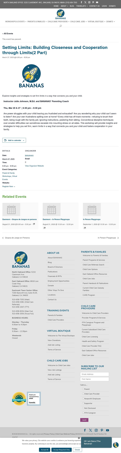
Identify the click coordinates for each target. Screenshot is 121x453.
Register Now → (8, 186)
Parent (87, 389)
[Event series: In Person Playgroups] (85, 228)
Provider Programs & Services (94, 318)
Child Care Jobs (77, 22)
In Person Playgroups (91, 219)
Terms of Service (54, 349)
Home (56, 6)
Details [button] (77, 450)
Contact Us (94, 6)
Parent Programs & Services (94, 260)
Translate (81, 6)
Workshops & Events (15, 22)
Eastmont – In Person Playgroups (56, 219)
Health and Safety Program (93, 341)
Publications (52, 272)
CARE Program (89, 295)
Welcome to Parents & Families (95, 255)
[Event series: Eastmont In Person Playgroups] (44, 228)
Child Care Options (90, 269)
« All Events (7, 33)
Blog (72, 6)
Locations (52, 295)
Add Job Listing (54, 345)
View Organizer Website (34, 165)
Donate (112, 6)
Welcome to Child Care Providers (95, 313)
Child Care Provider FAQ (91, 346)
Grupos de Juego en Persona (17, 237)
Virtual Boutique (96, 22)
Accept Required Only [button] (61, 450)
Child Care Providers (58, 22)
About (63, 6)
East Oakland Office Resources (95, 274)
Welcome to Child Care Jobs (59, 365)
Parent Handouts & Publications (95, 283)
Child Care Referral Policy (65, 434)
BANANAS (29, 155)
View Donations (54, 340)
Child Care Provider (92, 394)
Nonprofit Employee (92, 399)
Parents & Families (36, 22)
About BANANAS (55, 258)
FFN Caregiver (90, 413)
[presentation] (11, 209)
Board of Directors (55, 267)
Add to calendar (14, 140)
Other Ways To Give (56, 290)
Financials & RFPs (55, 276)
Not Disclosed (90, 408)
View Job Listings (55, 370)
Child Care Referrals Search (93, 265)
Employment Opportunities (58, 281)
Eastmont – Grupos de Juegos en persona (19, 219)
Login (104, 6)
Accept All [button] (44, 450)
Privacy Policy (49, 434)
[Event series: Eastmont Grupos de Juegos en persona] (34, 224)
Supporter (88, 403)
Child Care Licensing (90, 337)
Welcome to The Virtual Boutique (61, 335)
